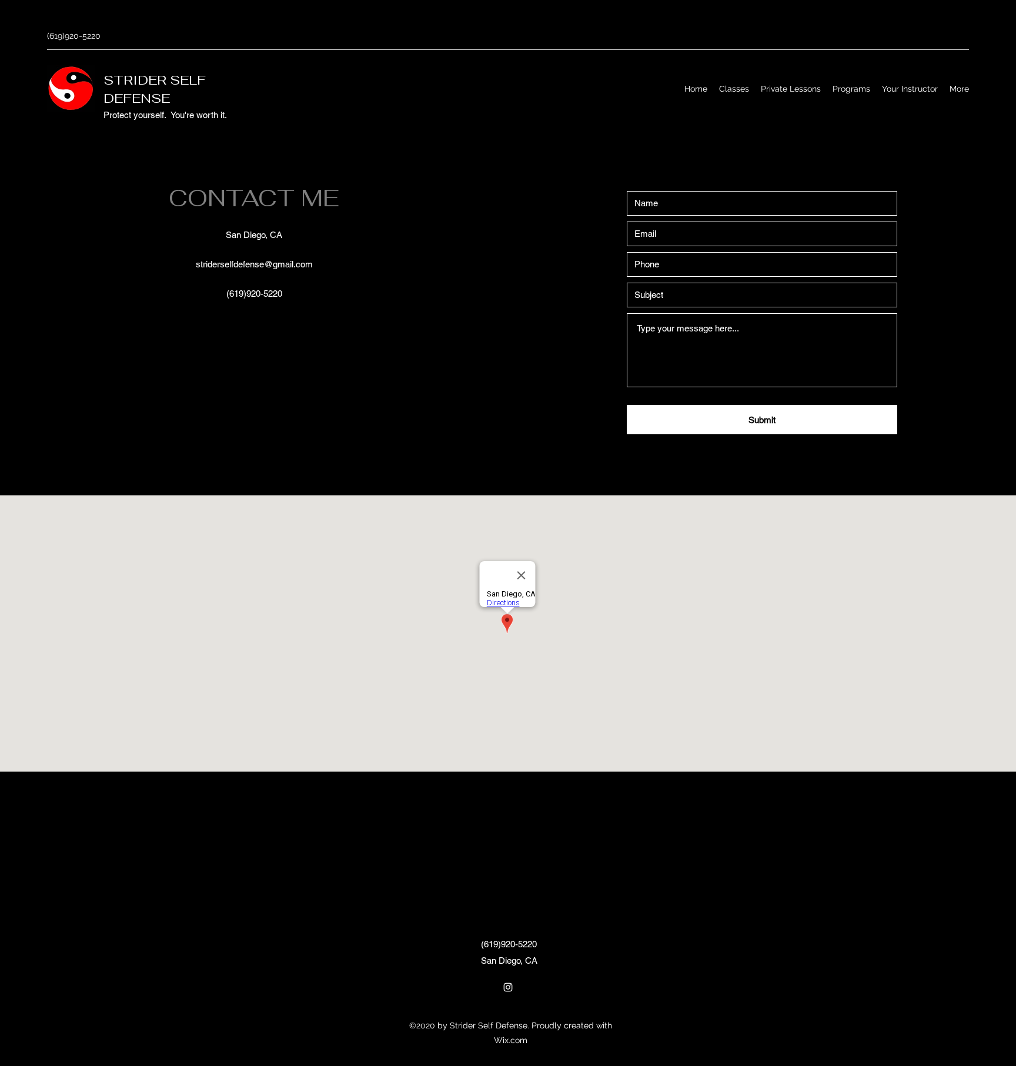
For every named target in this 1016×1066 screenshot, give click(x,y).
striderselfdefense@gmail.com (254, 264)
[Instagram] (508, 987)
